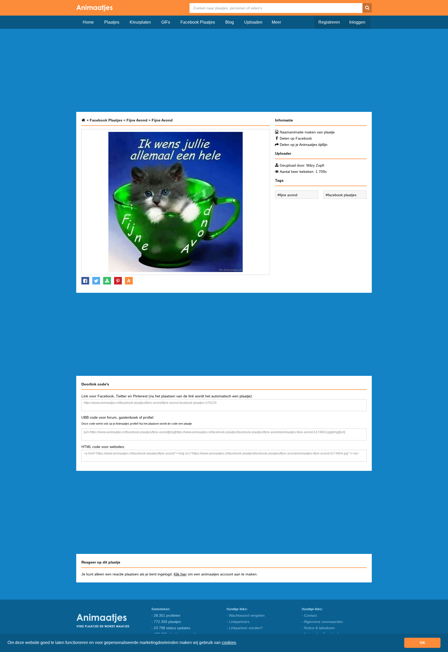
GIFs (165, 22)
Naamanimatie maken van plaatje (307, 132)
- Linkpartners (238, 622)
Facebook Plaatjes (197, 22)
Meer (276, 22)
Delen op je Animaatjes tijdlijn (303, 144)
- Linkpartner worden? (245, 628)
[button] (239, 643)
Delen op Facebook (296, 138)
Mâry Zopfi (315, 165)
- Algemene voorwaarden (322, 622)
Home (88, 22)
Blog (229, 22)
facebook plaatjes (342, 195)
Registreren (329, 22)
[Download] (107, 280)
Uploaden (253, 22)
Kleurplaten (140, 22)
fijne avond (288, 195)
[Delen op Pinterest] (118, 280)
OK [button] (422, 643)
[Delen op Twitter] (96, 280)
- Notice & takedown (318, 628)
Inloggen (357, 22)
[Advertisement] (224, 70)
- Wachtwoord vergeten (246, 615)
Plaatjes (111, 22)
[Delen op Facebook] (85, 280)
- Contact (309, 615)
